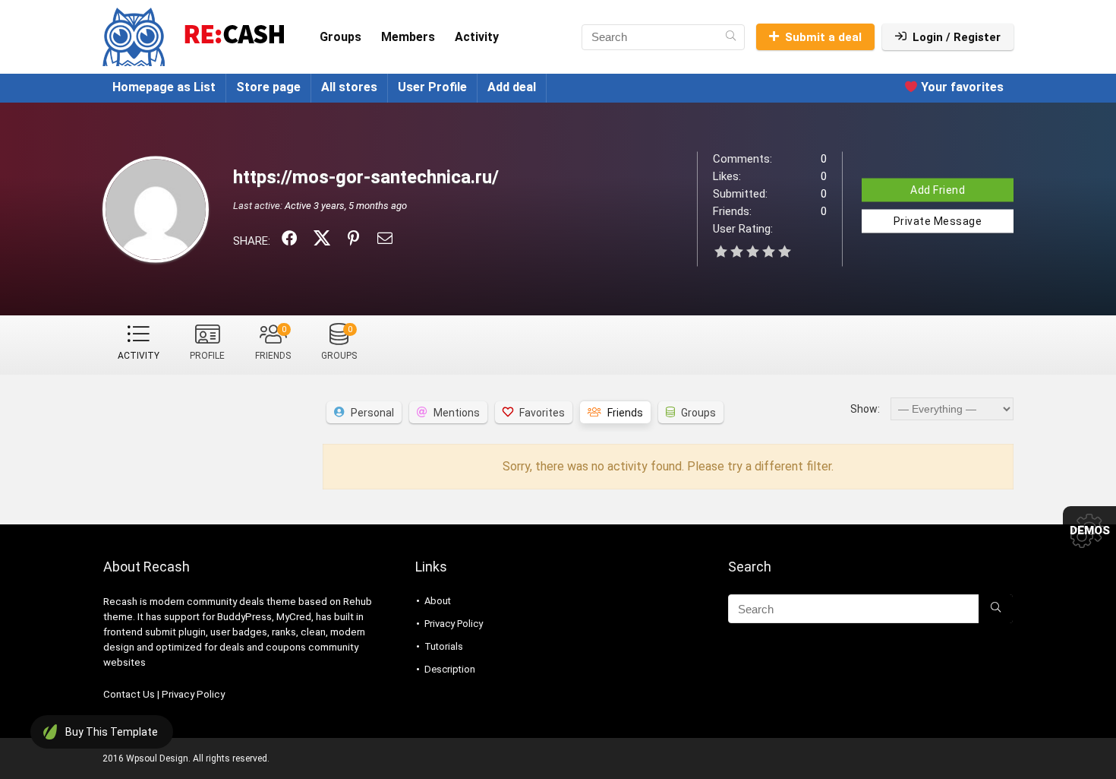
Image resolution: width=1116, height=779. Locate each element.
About (437, 600)
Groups (340, 37)
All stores (349, 87)
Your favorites (961, 87)
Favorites (542, 413)
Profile (207, 355)
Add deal (511, 87)
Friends (273, 343)
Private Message (938, 220)
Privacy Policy (193, 694)
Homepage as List (164, 87)
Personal (372, 413)
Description (449, 669)
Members (408, 37)
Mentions (456, 413)
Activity (477, 37)
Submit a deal (823, 37)
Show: (865, 409)
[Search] (731, 37)
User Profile (432, 87)
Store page (268, 87)
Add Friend (937, 189)
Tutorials (443, 646)
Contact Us (129, 694)
